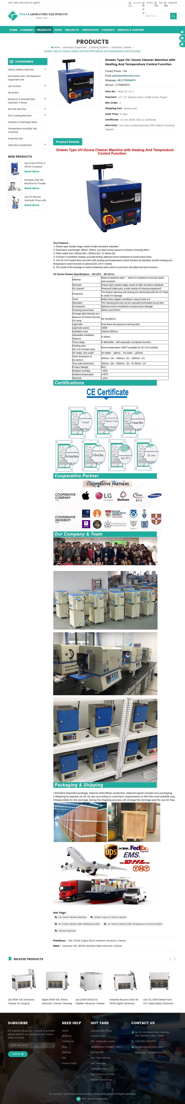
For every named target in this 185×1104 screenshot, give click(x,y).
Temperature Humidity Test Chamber (22, 130)
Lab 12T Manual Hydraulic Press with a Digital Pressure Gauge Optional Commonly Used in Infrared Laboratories (35, 198)
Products (44, 30)
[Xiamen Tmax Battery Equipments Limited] (37, 16)
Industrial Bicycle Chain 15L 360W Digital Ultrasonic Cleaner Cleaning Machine (90, 1002)
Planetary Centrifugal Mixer (22, 122)
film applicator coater (103, 1041)
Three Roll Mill (15, 139)
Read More (31, 171)
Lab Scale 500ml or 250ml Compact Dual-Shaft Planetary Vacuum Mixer (35, 165)
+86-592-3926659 (145, 1041)
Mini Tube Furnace (100, 1058)
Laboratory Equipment (74, 47)
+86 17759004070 (156, 1053)
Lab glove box (98, 1063)
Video (58, 30)
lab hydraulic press (101, 1031)
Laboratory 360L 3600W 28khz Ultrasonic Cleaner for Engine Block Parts (158, 1002)
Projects (72, 30)
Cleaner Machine (67, 931)
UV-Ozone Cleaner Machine (72, 917)
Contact (108, 30)
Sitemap (66, 1052)
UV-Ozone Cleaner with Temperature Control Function (135, 924)
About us (67, 1036)
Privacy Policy (69, 1063)
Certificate (90, 30)
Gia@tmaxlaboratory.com (149, 1047)
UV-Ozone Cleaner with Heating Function (79, 924)
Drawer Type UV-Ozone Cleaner (110, 917)
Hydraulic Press (99, 1069)
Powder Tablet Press (102, 1080)
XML (64, 1058)
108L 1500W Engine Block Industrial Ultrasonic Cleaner (97, 941)
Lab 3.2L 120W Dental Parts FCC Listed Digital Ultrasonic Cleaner (124, 1002)
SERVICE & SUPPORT (131, 30)
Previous (170, 959)
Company (27, 30)
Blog (64, 1047)
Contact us (68, 1041)
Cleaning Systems (99, 47)
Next (175, 959)
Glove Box (13, 93)
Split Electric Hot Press (103, 1074)
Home (13, 30)
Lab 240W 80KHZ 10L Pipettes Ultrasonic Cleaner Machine (56, 1002)
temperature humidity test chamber (108, 1047)
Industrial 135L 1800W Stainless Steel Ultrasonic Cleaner (92, 946)
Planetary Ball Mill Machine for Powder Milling (35, 181)
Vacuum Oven (98, 1036)
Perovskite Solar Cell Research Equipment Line (24, 78)
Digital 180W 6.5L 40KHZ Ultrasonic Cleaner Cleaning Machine (23, 1002)
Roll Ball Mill (97, 1052)
